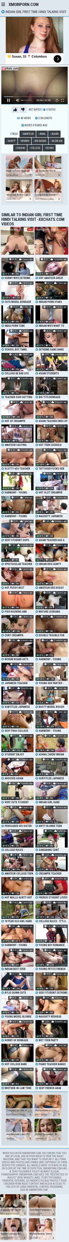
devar (49, 148)
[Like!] (15, 109)
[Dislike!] (22, 109)
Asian (54, 133)
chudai (20, 148)
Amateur (27, 133)
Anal (42, 133)
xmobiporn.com (24, 4)
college (34, 148)
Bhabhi (24, 140)
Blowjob (56, 140)
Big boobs (40, 140)
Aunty (11, 140)
